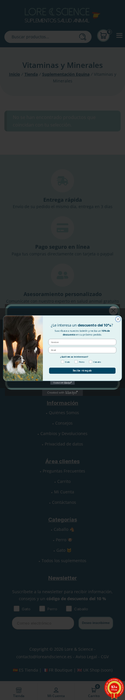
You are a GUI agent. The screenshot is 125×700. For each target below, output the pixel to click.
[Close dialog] (118, 319)
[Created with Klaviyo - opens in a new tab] (62, 383)
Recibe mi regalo (82, 370)
